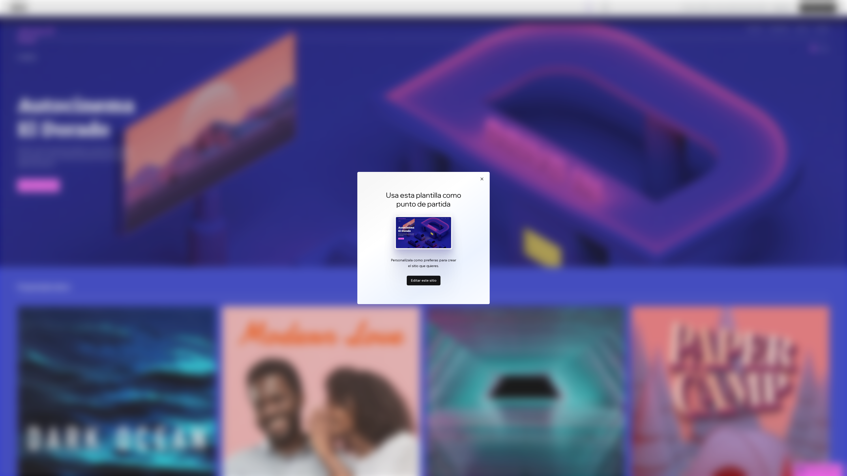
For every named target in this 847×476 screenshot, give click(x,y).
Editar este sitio (424, 280)
